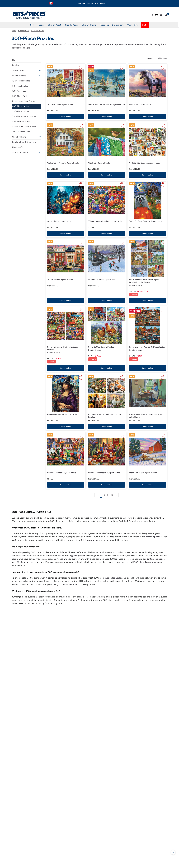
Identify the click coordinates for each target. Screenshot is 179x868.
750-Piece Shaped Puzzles (24, 116)
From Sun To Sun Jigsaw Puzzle (143, 472)
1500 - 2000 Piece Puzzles (24, 126)
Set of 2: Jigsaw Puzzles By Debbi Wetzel (147, 348)
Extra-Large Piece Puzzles (23, 101)
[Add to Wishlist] (81, 68)
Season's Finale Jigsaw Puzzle (60, 104)
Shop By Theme (19, 137)
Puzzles (15, 65)
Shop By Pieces (23, 31)
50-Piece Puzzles (20, 86)
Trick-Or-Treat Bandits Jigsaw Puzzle (145, 221)
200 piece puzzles (156, 559)
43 (112, 495)
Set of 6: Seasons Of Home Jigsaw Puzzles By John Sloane (144, 282)
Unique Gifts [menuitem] (132, 25)
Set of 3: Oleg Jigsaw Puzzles (101, 348)
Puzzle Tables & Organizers (24, 142)
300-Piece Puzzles (37, 31)
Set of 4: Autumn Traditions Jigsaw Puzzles (62, 350)
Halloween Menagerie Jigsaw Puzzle (104, 472)
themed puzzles (154, 536)
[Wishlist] (156, 15)
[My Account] (161, 15)
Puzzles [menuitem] (41, 25)
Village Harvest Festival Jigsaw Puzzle (105, 221)
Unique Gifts (17, 147)
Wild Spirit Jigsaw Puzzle (140, 104)
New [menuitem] (32, 25)
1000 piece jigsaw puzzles (146, 562)
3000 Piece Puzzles (21, 131)
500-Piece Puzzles (20, 111)
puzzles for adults (113, 577)
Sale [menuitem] (144, 25)
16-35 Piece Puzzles (21, 81)
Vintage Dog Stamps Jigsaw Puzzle (144, 163)
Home (14, 31)
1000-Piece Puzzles (21, 121)
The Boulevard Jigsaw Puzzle (60, 279)
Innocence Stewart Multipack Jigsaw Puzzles (104, 415)
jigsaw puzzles (78, 555)
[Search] (152, 15)
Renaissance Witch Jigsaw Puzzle (62, 414)
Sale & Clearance (20, 152)
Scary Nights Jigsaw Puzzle (59, 221)
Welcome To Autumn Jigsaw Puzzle (63, 163)
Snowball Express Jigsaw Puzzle (102, 279)
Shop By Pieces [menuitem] (71, 25)
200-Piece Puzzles (20, 96)
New (14, 60)
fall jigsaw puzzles (90, 540)
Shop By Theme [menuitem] (89, 25)
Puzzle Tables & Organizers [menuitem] (112, 25)
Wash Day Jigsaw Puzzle (99, 163)
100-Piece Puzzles (20, 91)
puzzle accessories (68, 584)
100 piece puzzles (24, 562)
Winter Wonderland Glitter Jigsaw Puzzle (106, 104)
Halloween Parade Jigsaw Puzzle (61, 472)
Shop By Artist (18, 70)
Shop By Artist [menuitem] (54, 25)
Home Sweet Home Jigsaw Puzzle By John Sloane (145, 415)
